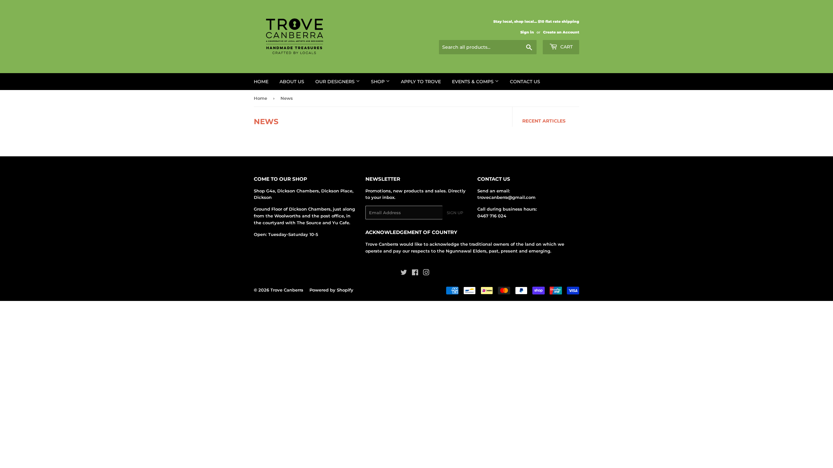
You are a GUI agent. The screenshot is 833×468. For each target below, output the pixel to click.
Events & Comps (473, 81)
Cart (566, 47)
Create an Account (561, 32)
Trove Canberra (286, 289)
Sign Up (455, 212)
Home (261, 81)
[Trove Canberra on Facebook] (415, 273)
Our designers (335, 81)
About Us (292, 81)
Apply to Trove (421, 81)
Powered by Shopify (331, 289)
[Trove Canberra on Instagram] (426, 273)
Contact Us (525, 81)
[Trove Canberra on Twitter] (404, 273)
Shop (378, 81)
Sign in (527, 32)
